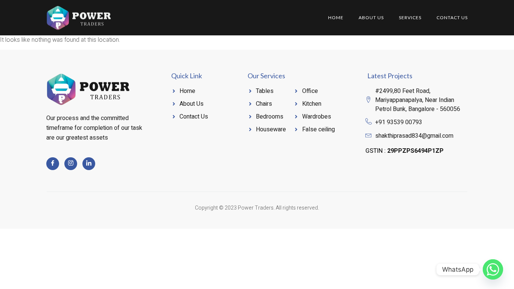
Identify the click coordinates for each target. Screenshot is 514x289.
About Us (371, 17)
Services (410, 17)
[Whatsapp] (493, 269)
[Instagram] (70, 163)
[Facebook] (52, 163)
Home (336, 17)
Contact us (452, 17)
